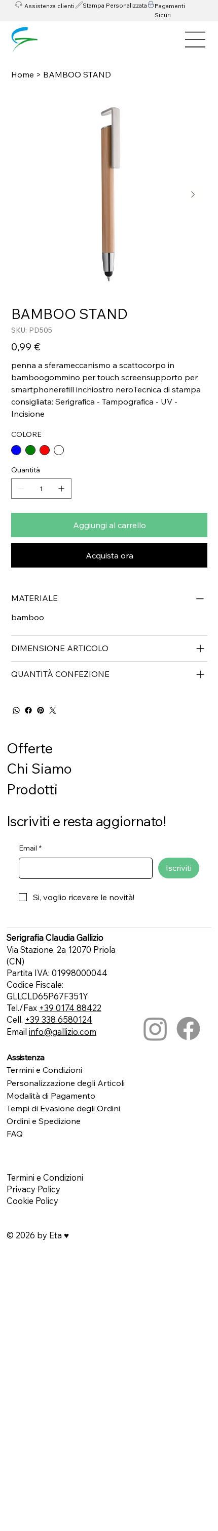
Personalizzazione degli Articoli (66, 1083)
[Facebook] (28, 710)
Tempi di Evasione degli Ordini (63, 1108)
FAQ (15, 1134)
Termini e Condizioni (44, 1070)
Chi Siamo (39, 768)
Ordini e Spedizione (44, 1121)
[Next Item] (193, 195)
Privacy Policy (33, 1189)
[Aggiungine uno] (61, 488)
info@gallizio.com (62, 1031)
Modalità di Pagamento (51, 1096)
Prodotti (32, 789)
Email (30, 848)
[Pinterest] (40, 710)
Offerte (30, 748)
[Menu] (195, 39)
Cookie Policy (32, 1200)
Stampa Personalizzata (115, 5)
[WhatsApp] (16, 710)
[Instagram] (155, 1028)
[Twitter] (53, 710)
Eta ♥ (59, 1235)
